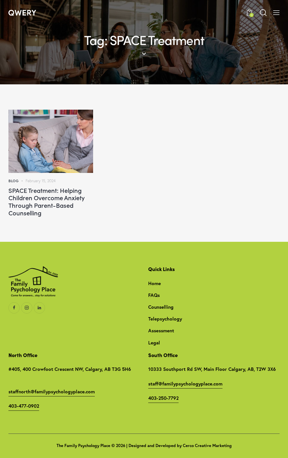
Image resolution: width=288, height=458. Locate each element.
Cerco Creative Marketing (207, 445)
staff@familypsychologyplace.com (185, 383)
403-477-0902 (23, 406)
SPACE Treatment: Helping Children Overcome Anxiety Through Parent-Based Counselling (46, 202)
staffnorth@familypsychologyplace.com (51, 391)
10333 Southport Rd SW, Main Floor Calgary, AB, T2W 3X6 (212, 369)
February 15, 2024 (41, 180)
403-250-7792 (163, 398)
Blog (13, 180)
